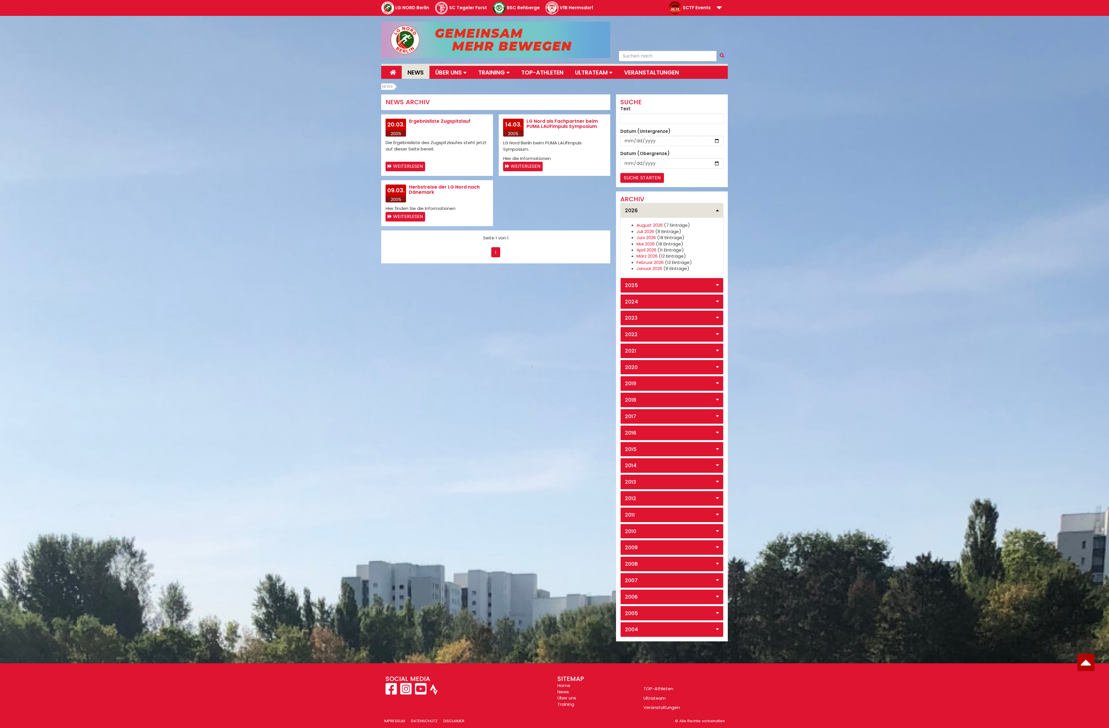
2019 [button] (630, 383)
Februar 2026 (650, 262)
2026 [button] (631, 210)
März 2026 (647, 256)
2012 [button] (630, 498)
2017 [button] (630, 416)
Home (563, 685)
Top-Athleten (542, 72)
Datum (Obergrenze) (645, 153)
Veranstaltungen (651, 72)
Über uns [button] (449, 72)
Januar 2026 (649, 268)
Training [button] (492, 72)
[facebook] (392, 692)
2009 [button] (631, 547)
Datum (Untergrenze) (645, 131)
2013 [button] (630, 481)
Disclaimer (453, 721)
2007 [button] (631, 580)
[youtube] (420, 692)
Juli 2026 (645, 231)
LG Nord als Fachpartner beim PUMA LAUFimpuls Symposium (562, 124)
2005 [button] (631, 613)
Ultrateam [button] (592, 72)
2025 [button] (631, 285)
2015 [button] (631, 449)
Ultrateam (654, 698)
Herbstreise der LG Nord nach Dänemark (444, 190)
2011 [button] (630, 514)
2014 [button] (631, 465)
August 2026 (650, 225)
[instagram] (406, 692)
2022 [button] (631, 334)
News (415, 72)
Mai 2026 (646, 244)
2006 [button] (631, 596)
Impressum (394, 721)
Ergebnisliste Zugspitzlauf (439, 121)
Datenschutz (424, 721)
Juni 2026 (646, 237)
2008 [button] (631, 563)
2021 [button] (630, 350)
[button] (719, 8)
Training (565, 704)
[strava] (433, 692)
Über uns (566, 698)
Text (625, 109)
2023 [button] (631, 317)
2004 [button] (631, 629)
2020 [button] (631, 367)
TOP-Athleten (658, 689)
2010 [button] (630, 531)
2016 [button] (630, 432)
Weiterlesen (408, 166)
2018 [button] (630, 399)
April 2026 (646, 250)
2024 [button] (631, 301)
